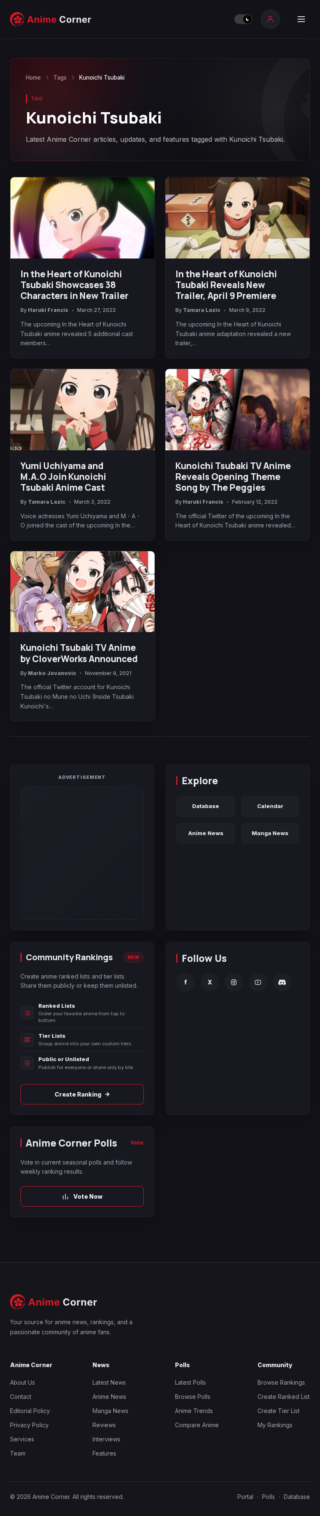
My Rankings (275, 1424)
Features (104, 1453)
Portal (245, 1496)
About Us (22, 1382)
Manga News (270, 833)
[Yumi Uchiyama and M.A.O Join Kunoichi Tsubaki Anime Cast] (82, 409)
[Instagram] (234, 982)
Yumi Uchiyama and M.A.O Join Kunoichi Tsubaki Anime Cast (63, 476)
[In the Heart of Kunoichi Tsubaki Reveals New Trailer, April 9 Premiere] (237, 218)
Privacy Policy (29, 1424)
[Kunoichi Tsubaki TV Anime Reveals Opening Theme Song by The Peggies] (237, 409)
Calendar (270, 806)
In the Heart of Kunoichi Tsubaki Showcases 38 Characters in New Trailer (74, 285)
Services (22, 1439)
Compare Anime (197, 1424)
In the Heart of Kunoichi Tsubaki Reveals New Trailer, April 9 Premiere (226, 285)
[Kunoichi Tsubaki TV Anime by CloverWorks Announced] (82, 592)
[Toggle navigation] (301, 19)
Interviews (106, 1439)
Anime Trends (194, 1410)
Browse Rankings (281, 1382)
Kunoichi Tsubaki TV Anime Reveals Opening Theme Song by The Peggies (233, 476)
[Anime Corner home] (51, 19)
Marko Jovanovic (52, 673)
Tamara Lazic (201, 310)
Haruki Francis (48, 310)
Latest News (109, 1382)
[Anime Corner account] (270, 19)
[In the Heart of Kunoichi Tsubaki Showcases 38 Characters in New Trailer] (82, 218)
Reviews (104, 1424)
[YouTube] (258, 982)
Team (17, 1453)
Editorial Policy (30, 1410)
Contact (20, 1396)
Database (205, 806)
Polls (268, 1496)
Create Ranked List (284, 1396)
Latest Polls (190, 1382)
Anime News (205, 833)
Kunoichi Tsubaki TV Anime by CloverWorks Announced (79, 653)
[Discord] (282, 982)
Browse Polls (192, 1396)
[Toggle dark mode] (243, 19)
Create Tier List (279, 1410)
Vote (137, 1142)
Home (33, 77)
